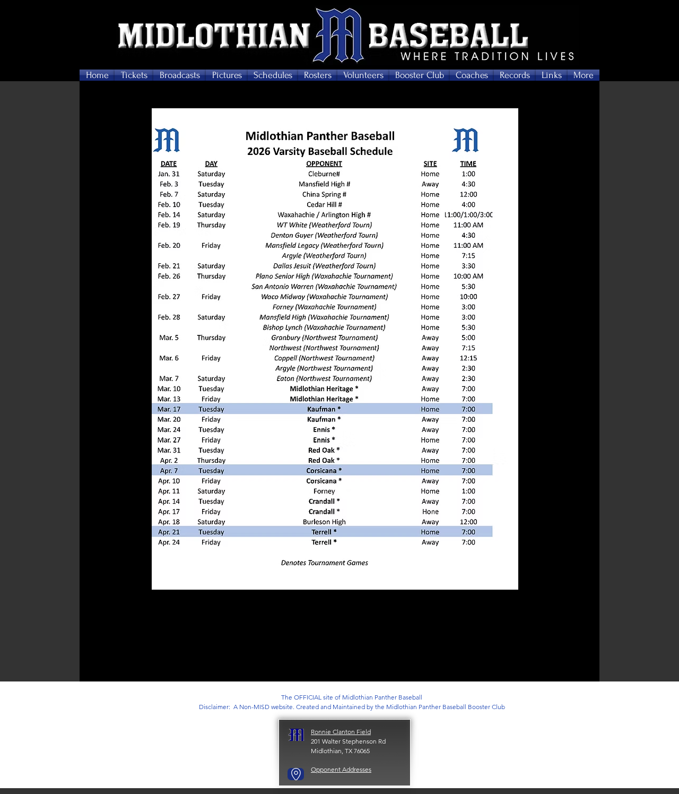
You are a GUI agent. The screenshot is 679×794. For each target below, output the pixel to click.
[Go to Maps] (296, 774)
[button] (134, 75)
